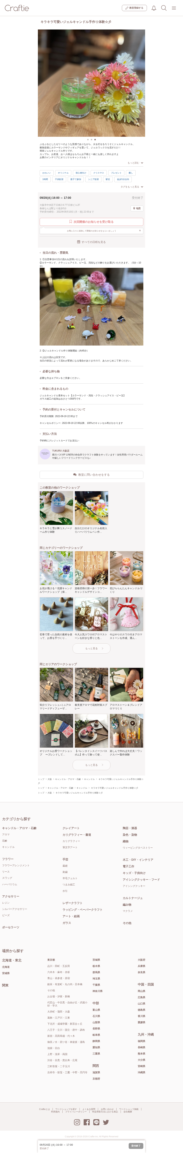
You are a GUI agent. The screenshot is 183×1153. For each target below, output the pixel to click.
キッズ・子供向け (134, 872)
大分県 (141, 1059)
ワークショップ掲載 (129, 1109)
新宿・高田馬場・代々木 (61, 1035)
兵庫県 (141, 966)
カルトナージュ (133, 898)
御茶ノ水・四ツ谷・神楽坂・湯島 (66, 1042)
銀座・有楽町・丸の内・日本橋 (64, 984)
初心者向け (81, 173)
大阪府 (141, 959)
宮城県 (6, 973)
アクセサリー (10, 896)
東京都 (51, 959)
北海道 (6, 966)
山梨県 (96, 1022)
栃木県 (96, 966)
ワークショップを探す (66, 1109)
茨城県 (96, 959)
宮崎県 (141, 1066)
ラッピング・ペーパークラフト (83, 909)
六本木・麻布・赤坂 (58, 972)
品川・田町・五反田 (58, 966)
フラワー (8, 859)
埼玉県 (96, 978)
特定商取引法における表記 (105, 1111)
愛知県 (96, 1047)
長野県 (96, 1028)
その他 (127, 923)
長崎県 (141, 1047)
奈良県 (141, 972)
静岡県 (96, 1041)
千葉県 (96, 984)
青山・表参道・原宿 (58, 978)
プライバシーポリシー (76, 1111)
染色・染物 (130, 834)
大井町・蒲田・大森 (58, 1011)
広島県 (141, 997)
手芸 (65, 859)
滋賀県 (96, 1072)
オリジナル (63, 173)
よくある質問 (88, 1109)
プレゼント (116, 173)
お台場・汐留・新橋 (58, 996)
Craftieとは (44, 1109)
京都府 (96, 1078)
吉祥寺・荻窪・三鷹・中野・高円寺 (67, 1072)
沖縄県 (141, 1072)
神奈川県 (98, 991)
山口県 (141, 1003)
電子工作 (128, 866)
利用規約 (55, 1111)
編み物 (127, 904)
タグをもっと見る (130, 186)
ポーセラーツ (10, 927)
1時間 (45, 179)
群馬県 (96, 972)
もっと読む (133, 162)
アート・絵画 (71, 916)
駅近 (108, 179)
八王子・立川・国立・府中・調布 (66, 1029)
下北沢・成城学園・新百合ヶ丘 (64, 1023)
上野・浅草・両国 (57, 1054)
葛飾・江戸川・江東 (58, 1017)
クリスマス (98, 173)
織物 (125, 841)
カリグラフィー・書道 (77, 834)
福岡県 (141, 1041)
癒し (131, 173)
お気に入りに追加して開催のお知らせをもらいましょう (104, 230)
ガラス (67, 922)
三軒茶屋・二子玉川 (58, 1066)
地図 (138, 208)
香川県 (141, 1016)
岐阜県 (96, 1034)
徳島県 (141, 1009)
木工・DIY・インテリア (138, 859)
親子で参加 (75, 179)
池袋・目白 (53, 1048)
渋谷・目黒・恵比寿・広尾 (62, 1060)
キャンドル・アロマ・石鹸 (19, 828)
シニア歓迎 (93, 179)
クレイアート (71, 828)
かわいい (46, 173)
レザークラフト (73, 903)
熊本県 (141, 1053)
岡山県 (141, 991)
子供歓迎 (59, 179)
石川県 (96, 1016)
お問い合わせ (107, 1109)
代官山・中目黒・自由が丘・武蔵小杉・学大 (67, 1004)
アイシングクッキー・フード (141, 879)
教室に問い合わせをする (94, 474)
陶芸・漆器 (130, 828)
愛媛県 (141, 1022)
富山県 (96, 1009)
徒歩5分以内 (123, 179)
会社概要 (127, 1111)
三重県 (96, 1053)
